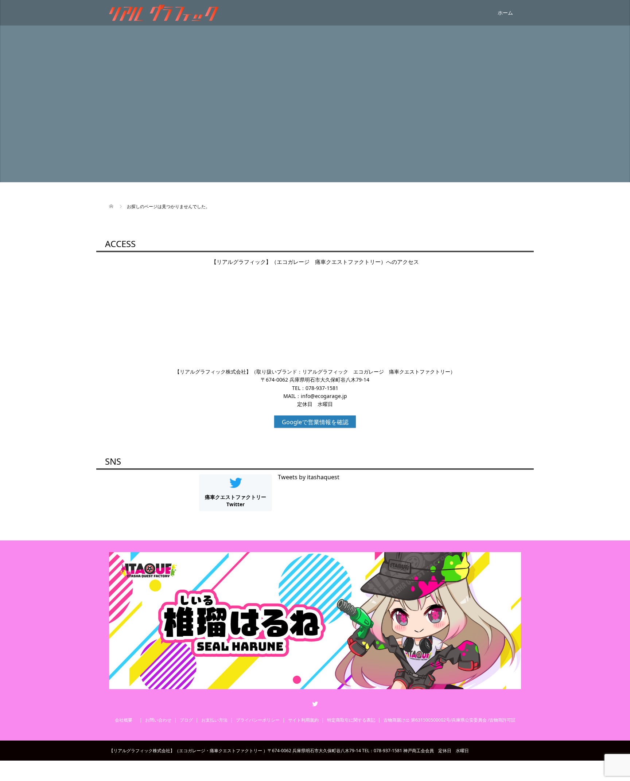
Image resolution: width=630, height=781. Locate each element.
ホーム (505, 12)
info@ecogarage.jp (324, 396)
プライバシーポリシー (258, 720)
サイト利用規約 (303, 720)
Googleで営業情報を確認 (315, 422)
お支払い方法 (214, 720)
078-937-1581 (322, 387)
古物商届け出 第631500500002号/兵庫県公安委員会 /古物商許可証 (450, 720)
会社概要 (126, 720)
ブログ (186, 720)
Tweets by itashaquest (308, 477)
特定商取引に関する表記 (351, 720)
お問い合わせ (158, 720)
